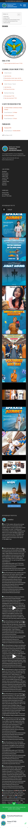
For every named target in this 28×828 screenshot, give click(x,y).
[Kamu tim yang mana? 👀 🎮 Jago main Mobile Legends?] (14, 249)
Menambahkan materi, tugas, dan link (12, 78)
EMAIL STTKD (6, 18)
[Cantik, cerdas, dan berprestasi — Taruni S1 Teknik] (14, 395)
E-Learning (4, 179)
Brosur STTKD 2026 (6, 196)
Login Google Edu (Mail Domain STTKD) (13, 63)
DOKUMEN (6, 16)
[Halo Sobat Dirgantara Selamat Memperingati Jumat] (14, 273)
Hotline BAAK (16, 130)
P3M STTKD (5, 176)
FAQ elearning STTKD (9, 96)
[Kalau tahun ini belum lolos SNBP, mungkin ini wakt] (14, 322)
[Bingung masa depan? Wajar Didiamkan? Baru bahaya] (14, 370)
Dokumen (4, 183)
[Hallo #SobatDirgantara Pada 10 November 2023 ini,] (14, 753)
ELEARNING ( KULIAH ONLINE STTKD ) (12, 19)
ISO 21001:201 (5, 194)
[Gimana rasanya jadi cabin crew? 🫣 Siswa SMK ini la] (14, 346)
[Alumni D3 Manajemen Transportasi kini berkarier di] (14, 419)
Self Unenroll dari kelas (9, 89)
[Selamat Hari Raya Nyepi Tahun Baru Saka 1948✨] (14, 491)
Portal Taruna (5, 173)
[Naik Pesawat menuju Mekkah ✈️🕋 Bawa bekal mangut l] (14, 443)
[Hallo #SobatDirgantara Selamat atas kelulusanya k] (14, 656)
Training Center (5, 181)
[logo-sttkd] (11, 5)
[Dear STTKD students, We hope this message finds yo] (14, 535)
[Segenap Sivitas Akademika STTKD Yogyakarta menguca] (14, 467)
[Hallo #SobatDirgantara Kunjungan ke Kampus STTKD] (14, 632)
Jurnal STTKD (5, 178)
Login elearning (7, 76)
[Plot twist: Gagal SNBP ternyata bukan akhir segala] (14, 298)
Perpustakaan (5, 174)
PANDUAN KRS (7, 22)
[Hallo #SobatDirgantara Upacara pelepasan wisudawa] (14, 705)
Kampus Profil (5, 192)
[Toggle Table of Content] (18, 14)
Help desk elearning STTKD (10, 98)
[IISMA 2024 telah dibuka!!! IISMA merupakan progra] (14, 559)
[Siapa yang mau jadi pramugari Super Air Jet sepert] (14, 225)
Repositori (4, 184)
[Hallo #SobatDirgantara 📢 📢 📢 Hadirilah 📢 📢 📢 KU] (14, 801)
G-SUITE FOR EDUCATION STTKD (11, 21)
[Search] (20, 5)
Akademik (4, 171)
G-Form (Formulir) (9, 115)
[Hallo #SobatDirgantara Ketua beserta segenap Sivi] (14, 777)
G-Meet (15, 112)
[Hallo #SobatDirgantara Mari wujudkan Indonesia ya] (14, 584)
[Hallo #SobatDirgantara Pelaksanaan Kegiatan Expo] (14, 608)
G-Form (15, 118)
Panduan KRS (7, 127)
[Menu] (24, 5)
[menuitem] (20, 5)
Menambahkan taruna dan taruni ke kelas (13, 80)
